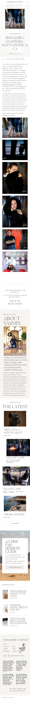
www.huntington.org (8, 84)
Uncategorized (15, 33)
